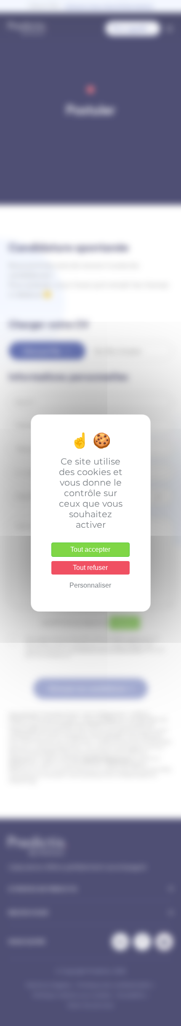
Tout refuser (90, 567)
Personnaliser (90, 585)
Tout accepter (90, 549)
